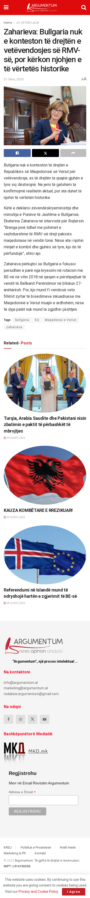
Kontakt (40, 853)
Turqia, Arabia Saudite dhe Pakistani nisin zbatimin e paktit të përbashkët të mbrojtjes (45, 424)
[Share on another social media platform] (73, 153)
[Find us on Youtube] (44, 719)
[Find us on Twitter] (32, 719)
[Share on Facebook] (17, 153)
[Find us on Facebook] (8, 719)
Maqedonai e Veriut (60, 320)
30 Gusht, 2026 (15, 438)
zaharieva (14, 327)
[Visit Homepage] (42, 7)
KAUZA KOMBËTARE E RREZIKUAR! (38, 510)
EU (37, 320)
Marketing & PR (15, 853)
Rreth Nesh (68, 847)
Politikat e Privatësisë (36, 847)
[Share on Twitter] (45, 153)
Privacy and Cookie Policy (38, 892)
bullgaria (22, 320)
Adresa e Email (22, 792)
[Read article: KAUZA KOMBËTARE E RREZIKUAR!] (45, 475)
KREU (8, 847)
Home (8, 22)
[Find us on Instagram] (20, 719)
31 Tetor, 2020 (14, 79)
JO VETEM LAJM (27, 22)
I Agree (73, 892)
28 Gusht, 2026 (15, 603)
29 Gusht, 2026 (15, 517)
